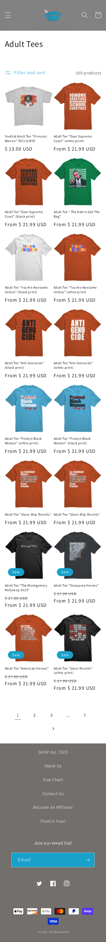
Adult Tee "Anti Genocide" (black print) (24, 365)
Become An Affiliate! (53, 807)
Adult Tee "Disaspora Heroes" (76, 585)
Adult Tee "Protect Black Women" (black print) (72, 440)
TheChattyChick (59, 932)
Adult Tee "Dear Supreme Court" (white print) (73, 138)
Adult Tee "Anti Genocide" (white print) (73, 365)
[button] (7, 15)
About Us (53, 765)
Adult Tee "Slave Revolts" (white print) (73, 670)
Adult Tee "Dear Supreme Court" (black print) (24, 214)
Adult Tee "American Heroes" (27, 668)
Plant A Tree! (53, 821)
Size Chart (53, 779)
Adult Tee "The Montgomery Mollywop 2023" (26, 587)
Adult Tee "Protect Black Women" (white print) (23, 440)
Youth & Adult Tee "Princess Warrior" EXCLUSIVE (26, 138)
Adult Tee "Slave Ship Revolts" (28, 514)
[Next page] (53, 728)
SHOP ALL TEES (53, 752)
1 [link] (18, 715)
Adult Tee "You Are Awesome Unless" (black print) (26, 289)
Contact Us (53, 793)
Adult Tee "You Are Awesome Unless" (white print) (75, 289)
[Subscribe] (87, 860)
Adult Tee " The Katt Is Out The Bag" (77, 214)
